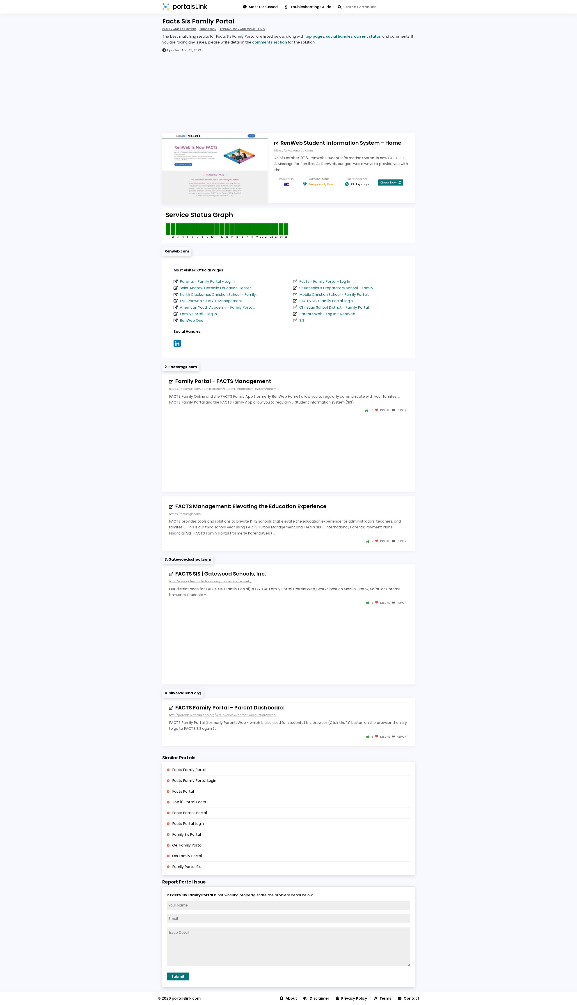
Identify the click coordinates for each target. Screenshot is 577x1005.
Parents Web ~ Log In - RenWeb (327, 314)
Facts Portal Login (188, 823)
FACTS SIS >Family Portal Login (326, 300)
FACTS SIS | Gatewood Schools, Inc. (220, 573)
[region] (288, 92)
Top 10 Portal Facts (189, 802)
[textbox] (376, 7)
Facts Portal (183, 791)
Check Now (388, 182)
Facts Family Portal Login (194, 780)
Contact (411, 998)
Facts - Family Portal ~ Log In (324, 281)
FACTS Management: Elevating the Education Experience (250, 506)
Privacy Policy (354, 998)
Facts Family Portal (189, 769)
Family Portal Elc (186, 866)
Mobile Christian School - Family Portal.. (334, 294)
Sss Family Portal (187, 855)
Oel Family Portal (187, 845)
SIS (301, 320)
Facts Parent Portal (189, 812)
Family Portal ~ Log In (198, 314)
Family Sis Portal (186, 834)
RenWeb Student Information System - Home (340, 143)
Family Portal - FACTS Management (223, 381)
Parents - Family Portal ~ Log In (207, 281)
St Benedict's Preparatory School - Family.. (337, 288)
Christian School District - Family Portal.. (334, 307)
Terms (385, 998)
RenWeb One (191, 320)
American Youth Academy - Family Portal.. (217, 307)
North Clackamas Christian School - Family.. (218, 294)
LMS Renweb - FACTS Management (211, 300)
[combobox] (376, 7)
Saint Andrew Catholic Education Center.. (216, 288)
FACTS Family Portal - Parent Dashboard (229, 707)
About (291, 998)
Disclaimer (319, 998)
